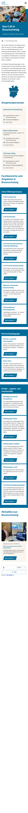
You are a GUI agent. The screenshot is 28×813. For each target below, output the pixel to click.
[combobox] (21, 567)
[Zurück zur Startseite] (2, 41)
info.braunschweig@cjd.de (12, 119)
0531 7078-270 (9, 167)
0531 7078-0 (9, 122)
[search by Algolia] (7, 575)
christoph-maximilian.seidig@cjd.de (14, 165)
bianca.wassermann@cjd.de (12, 142)
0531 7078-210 (9, 145)
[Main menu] (25, 3)
